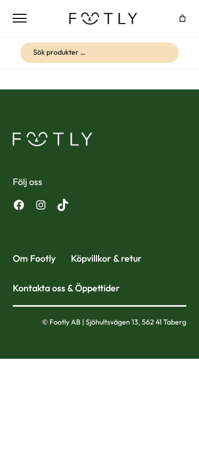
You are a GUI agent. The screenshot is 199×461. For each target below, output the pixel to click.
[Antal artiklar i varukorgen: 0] (182, 18)
